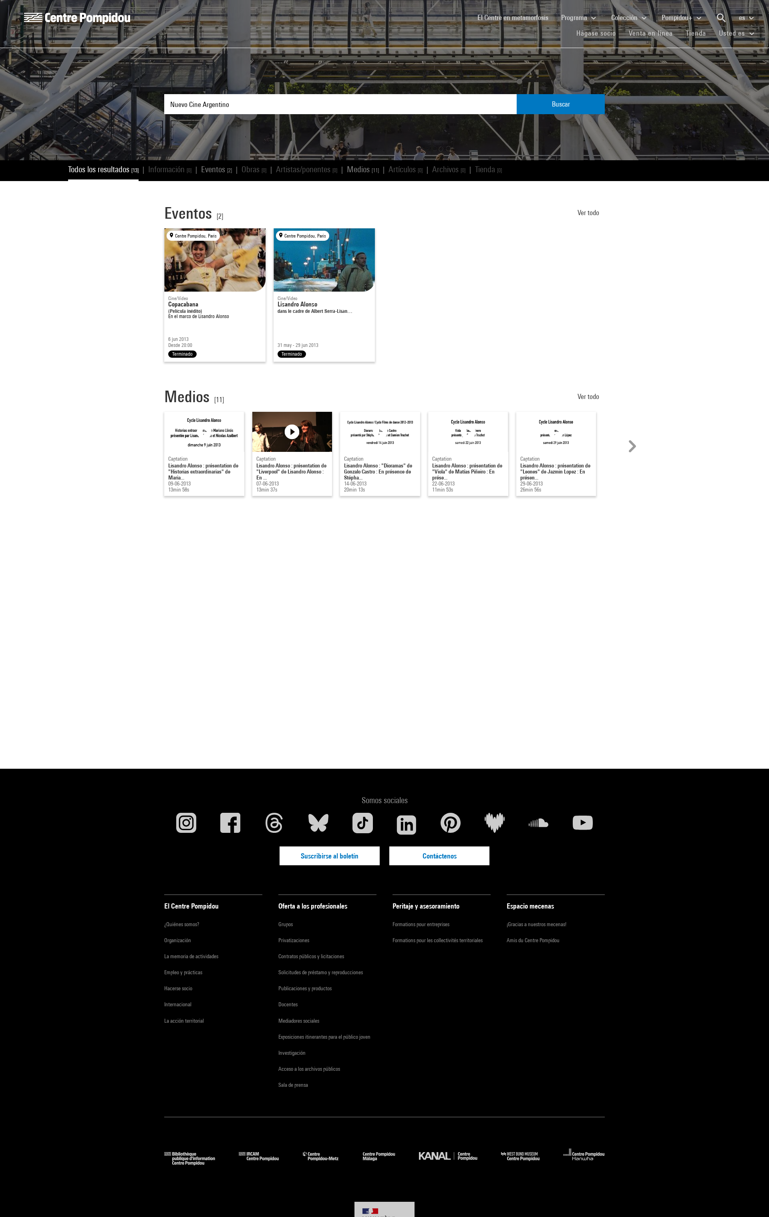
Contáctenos (440, 856)
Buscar (561, 104)
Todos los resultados (103, 169)
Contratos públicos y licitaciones (311, 956)
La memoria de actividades (191, 956)
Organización (177, 940)
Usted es (733, 33)
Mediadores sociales (298, 1021)
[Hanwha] (584, 1163)
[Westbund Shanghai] (526, 1163)
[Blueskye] (318, 825)
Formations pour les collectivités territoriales (438, 940)
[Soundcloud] (539, 825)
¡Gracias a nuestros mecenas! (536, 924)
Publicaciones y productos (305, 988)
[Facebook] (230, 825)
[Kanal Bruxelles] (454, 1163)
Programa (575, 17)
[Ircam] (265, 1163)
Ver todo (589, 212)
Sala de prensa (293, 1085)
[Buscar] (721, 18)
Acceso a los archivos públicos (309, 1069)
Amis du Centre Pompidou (533, 940)
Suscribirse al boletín (329, 856)
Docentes (288, 1004)
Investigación (292, 1053)
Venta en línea (651, 33)
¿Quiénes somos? (181, 924)
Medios (363, 169)
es (743, 17)
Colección (625, 17)
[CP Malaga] (385, 1163)
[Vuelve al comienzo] (750, 1198)
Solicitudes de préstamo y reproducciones (320, 972)
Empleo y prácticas (183, 972)
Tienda (699, 32)
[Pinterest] (451, 825)
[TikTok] (362, 825)
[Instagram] (186, 825)
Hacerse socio (178, 988)
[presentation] (631, 446)
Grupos (285, 924)
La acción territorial (184, 1021)
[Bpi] (195, 1163)
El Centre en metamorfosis (516, 17)
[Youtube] (583, 825)
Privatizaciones (293, 940)
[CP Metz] (326, 1163)
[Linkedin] (406, 825)
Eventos (216, 169)
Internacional (177, 1004)
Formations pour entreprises (421, 924)
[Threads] (274, 825)
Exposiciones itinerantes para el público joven (324, 1037)
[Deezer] (495, 825)
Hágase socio (599, 32)
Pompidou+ (678, 17)
